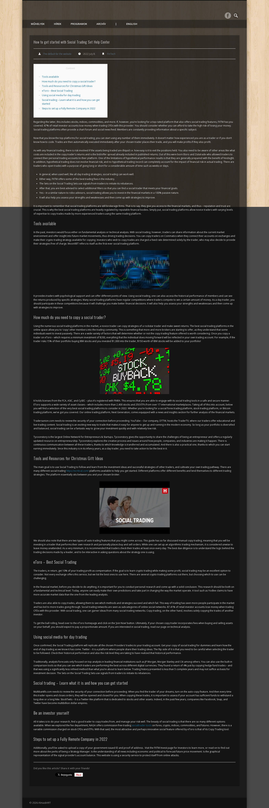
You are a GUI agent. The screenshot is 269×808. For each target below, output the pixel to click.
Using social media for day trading (61, 95)
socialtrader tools (142, 725)
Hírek (57, 24)
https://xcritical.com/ (77, 470)
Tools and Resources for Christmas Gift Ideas (67, 86)
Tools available (50, 76)
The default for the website (57, 54)
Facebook (228, 15)
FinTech (111, 54)
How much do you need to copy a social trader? (68, 81)
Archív (101, 24)
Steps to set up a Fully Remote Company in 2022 (68, 108)
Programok (79, 24)
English (131, 24)
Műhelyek (38, 24)
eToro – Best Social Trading (57, 90)
